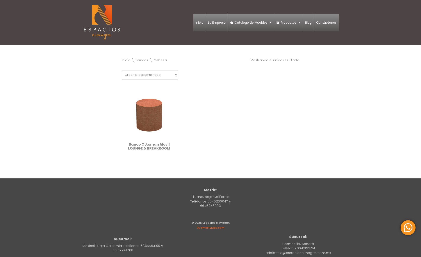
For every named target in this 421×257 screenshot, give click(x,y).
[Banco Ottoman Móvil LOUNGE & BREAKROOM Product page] (149, 114)
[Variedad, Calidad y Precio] (102, 22)
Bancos (142, 60)
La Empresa (217, 22)
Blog (308, 22)
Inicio (199, 22)
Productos (288, 22)
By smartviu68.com (210, 228)
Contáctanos (326, 22)
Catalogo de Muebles (251, 22)
